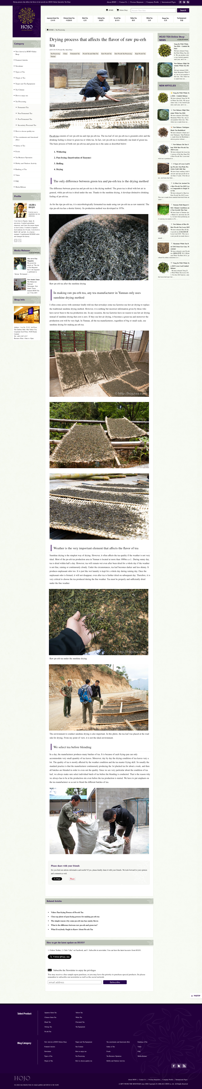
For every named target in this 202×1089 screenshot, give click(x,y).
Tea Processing (55, 53)
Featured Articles (21, 60)
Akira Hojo (68, 50)
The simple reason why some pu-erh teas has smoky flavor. (74, 921)
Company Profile (152, 2)
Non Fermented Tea (25, 113)
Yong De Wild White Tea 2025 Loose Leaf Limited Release (180, 265)
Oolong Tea (48, 1027)
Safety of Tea (20, 145)
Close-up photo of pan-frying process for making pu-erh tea (75, 916)
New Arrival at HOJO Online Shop (25, 52)
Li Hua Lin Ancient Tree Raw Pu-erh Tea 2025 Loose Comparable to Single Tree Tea (180, 187)
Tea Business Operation (23, 157)
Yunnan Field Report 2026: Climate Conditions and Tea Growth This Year (180, 207)
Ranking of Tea (21, 169)
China (65, 53)
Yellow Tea (79, 1012)
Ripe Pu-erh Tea (140, 53)
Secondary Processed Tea (27, 125)
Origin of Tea (20, 78)
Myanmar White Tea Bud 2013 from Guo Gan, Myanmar (180, 246)
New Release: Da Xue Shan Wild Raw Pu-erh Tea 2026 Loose (180, 147)
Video (17, 175)
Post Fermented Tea (25, 119)
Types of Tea (20, 72)
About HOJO (111, 2)
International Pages (169, 2)
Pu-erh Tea (48, 1031)
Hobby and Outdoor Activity (26, 163)
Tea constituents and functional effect (26, 138)
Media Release (20, 187)
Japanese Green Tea (50, 1012)
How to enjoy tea (21, 95)
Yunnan (53, 56)
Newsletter (19, 66)
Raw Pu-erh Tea (106, 53)
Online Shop (123, 10)
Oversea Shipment (136, 2)
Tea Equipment (80, 1027)
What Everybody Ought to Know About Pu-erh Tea (72, 929)
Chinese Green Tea (50, 1017)
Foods (17, 151)
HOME (111, 10)
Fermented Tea (75, 53)
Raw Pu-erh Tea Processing (123, 53)
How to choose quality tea (24, 131)
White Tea (79, 1017)
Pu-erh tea (54, 135)
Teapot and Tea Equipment (25, 83)
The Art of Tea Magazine (32, 259)
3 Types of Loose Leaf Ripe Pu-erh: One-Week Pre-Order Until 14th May (180, 166)
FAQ (17, 181)
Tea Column (19, 89)
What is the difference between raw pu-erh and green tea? (74, 925)
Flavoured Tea (80, 1022)
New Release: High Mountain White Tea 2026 (181, 65)
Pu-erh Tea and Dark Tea (90, 53)
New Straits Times (33, 279)
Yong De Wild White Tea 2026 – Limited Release (181, 46)
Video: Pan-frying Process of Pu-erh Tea (67, 912)
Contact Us (123, 2)
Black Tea (48, 1022)
